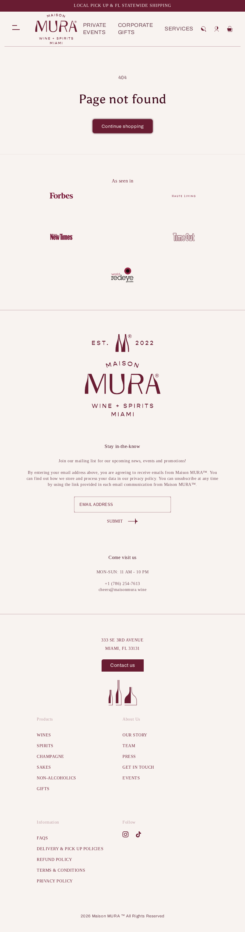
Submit (115, 521)
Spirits (45, 746)
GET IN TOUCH (138, 767)
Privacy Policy (55, 881)
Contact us (122, 665)
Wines (44, 735)
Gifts (43, 789)
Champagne (50, 756)
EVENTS (131, 778)
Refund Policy (54, 859)
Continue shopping (123, 126)
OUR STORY (134, 735)
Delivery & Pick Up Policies (70, 849)
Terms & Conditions (61, 870)
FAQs (42, 838)
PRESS (129, 756)
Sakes (44, 767)
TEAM (128, 746)
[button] (203, 29)
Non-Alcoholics (56, 778)
